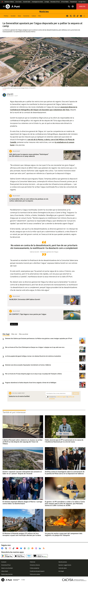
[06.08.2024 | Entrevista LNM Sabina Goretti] (71, 300)
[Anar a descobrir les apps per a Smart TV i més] (40, 556)
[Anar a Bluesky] (21, 548)
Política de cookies (35, 574)
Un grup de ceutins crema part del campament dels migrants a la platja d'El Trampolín (63, 534)
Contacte (3, 562)
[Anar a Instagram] (10, 548)
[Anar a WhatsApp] (29, 548)
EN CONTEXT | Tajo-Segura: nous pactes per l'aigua (27, 314)
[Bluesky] (81, 16)
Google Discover (83, 1)
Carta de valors (63, 568)
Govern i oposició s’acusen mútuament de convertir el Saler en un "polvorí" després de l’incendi (22, 472)
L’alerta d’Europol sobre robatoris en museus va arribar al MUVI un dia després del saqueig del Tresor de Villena (22, 442)
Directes (82, 6)
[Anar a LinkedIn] (40, 548)
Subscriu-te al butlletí (7, 568)
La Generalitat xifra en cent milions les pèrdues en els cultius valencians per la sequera (28, 200)
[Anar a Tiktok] (14, 548)
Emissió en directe (35, 565)
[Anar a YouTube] (17, 548)
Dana (19, 16)
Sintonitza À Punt (6, 565)
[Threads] (84, 16)
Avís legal (61, 571)
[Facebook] (67, 16)
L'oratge (47, 1)
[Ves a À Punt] (13, 6)
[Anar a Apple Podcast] (36, 548)
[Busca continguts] (69, 6)
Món (39, 16)
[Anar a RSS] (44, 548)
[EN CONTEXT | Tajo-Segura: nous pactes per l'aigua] (71, 315)
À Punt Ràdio (65, 1)
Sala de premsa (63, 562)
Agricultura (14, 324)
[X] (71, 16)
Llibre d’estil (4, 571)
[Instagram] (74, 16)
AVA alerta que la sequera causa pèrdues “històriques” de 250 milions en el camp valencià (29, 155)
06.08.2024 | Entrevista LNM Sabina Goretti (24, 299)
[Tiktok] (77, 16)
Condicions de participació (37, 571)
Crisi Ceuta (18, 1)
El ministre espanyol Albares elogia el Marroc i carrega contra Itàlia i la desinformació (22, 502)
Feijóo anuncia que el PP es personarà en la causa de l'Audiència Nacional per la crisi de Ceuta (64, 441)
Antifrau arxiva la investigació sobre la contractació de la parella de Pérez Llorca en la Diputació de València (64, 472)
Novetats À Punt (55, 1)
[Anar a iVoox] (33, 548)
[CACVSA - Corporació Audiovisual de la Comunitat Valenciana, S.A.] (74, 579)
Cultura (34, 16)
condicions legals (61, 396)
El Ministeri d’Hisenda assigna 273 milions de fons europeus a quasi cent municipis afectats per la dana (22, 534)
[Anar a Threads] (25, 548)
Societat (13, 16)
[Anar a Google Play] (7, 556)
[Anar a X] (6, 548)
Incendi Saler (26, 1)
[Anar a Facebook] (2, 548)
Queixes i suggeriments (65, 565)
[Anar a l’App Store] (19, 556)
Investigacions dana (37, 1)
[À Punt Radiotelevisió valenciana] (10, 579)
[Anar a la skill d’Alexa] (29, 556)
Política (6, 16)
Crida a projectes (34, 568)
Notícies (44, 11)
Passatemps (73, 1)
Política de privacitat (7, 574)
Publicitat (32, 562)
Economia (26, 16)
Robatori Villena (9, 1)
